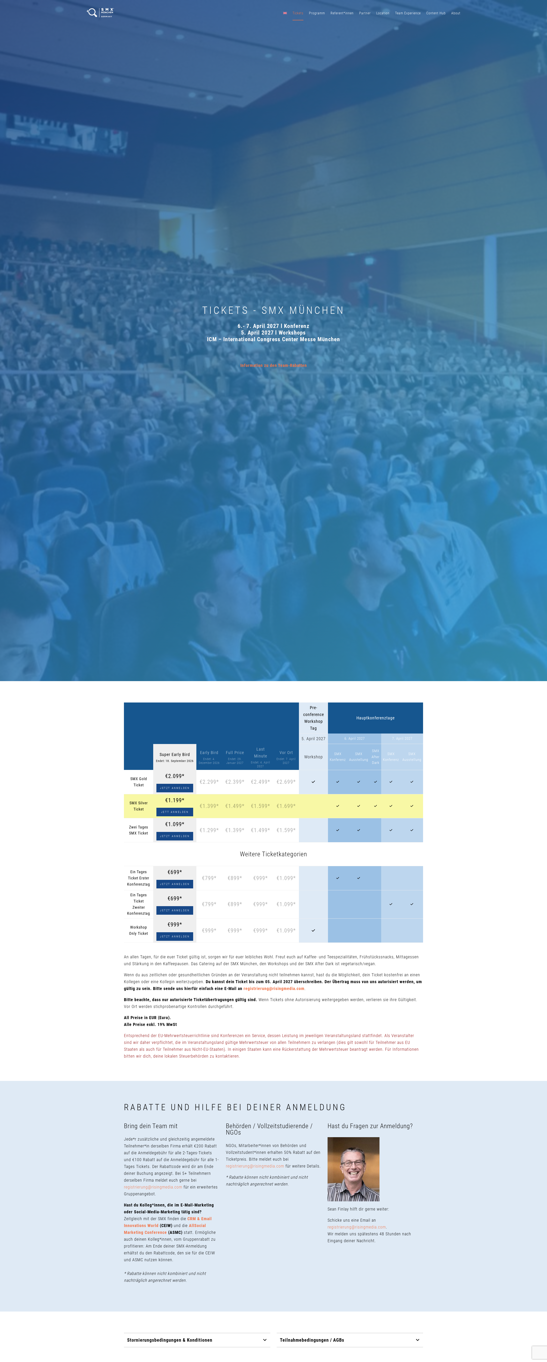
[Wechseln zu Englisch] (285, 12)
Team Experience (408, 13)
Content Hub (436, 13)
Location (383, 13)
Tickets (298, 13)
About (455, 13)
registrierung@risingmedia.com (274, 988)
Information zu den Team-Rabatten (273, 365)
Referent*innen (342, 13)
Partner (365, 13)
